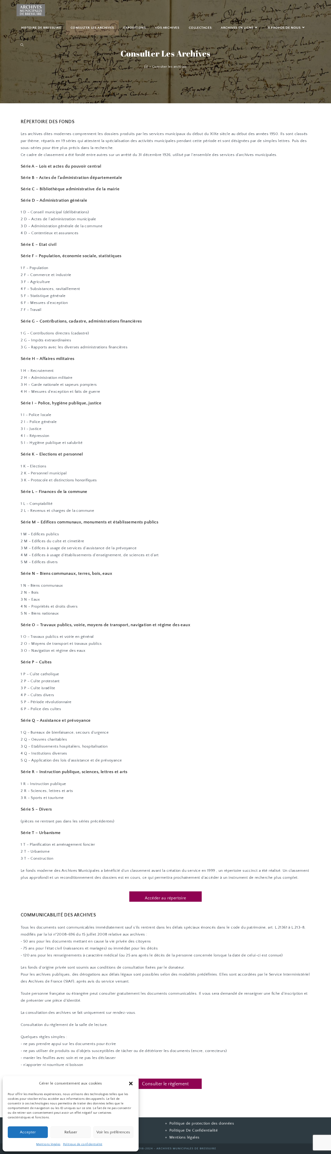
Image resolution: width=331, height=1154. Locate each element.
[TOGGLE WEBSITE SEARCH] (22, 45)
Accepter (28, 1132)
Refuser (70, 1132)
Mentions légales (48, 1144)
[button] (130, 1083)
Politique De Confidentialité (193, 1130)
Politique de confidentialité (82, 1144)
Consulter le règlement (165, 1084)
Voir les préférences (113, 1132)
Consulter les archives (169, 66)
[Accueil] (146, 66)
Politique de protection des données (201, 1123)
